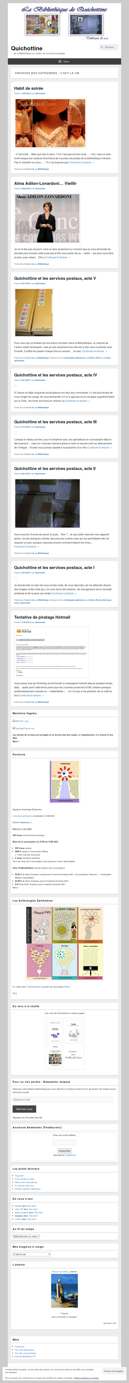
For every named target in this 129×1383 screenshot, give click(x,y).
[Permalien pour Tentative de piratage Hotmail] (51, 679)
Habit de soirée (28, 88)
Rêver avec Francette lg (26, 1182)
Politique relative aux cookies (86, 1378)
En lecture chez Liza (24, 1185)
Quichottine (26, 48)
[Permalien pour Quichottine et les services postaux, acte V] (34, 339)
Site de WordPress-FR (25, 1356)
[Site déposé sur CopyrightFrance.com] (24, 728)
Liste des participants (22, 815)
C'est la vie (29, 169)
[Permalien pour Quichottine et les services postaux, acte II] (47, 530)
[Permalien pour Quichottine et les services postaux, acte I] (15, 581)
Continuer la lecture (81, 162)
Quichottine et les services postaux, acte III (55, 422)
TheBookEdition (33, 986)
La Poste (107, 357)
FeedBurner (70, 1155)
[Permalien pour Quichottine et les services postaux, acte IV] (15, 388)
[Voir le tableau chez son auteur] (64, 1306)
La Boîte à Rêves (94, 357)
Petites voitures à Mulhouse (27, 1188)
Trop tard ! (19, 1175)
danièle (18, 1205)
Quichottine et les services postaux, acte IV (55, 375)
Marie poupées (21, 1212)
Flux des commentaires (25, 1353)
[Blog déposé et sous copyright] (20, 721)
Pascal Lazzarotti (60, 1271)
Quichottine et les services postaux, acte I (54, 567)
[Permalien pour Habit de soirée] (50, 150)
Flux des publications (24, 1349)
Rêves (67, 986)
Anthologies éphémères (75, 357)
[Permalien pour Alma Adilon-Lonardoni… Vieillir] (47, 245)
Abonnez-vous (24, 1109)
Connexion (20, 1346)
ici (31, 822)
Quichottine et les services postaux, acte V (55, 278)
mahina (18, 1218)
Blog (15, 993)
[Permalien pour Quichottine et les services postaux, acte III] (15, 435)
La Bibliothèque (42, 169)
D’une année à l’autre (24, 1178)
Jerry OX (19, 1209)
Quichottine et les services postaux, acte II (54, 468)
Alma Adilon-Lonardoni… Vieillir (45, 183)
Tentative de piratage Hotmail (42, 617)
